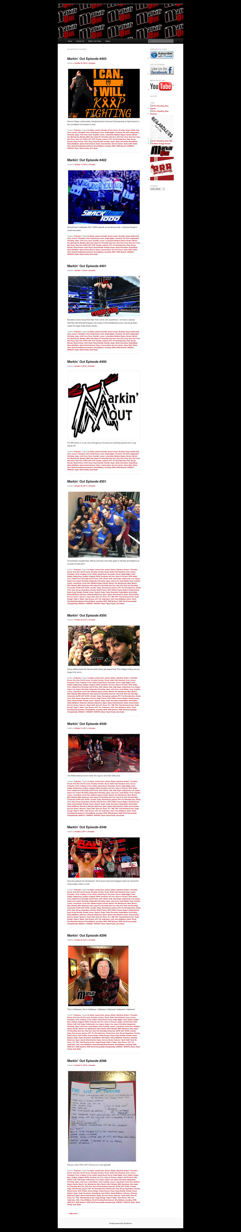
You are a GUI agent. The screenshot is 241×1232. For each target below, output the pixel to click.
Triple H (76, 599)
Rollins (114, 590)
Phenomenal (106, 588)
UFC (96, 599)
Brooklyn (122, 130)
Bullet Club (135, 130)
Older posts (72, 1213)
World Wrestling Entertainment (82, 146)
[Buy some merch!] (162, 108)
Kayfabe (96, 134)
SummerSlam (106, 144)
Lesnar (102, 134)
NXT (89, 139)
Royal (90, 141)
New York (79, 139)
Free (113, 576)
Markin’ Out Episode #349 (86, 723)
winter (129, 599)
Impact (137, 578)
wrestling (107, 146)
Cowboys (83, 574)
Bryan (128, 130)
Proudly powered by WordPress (120, 1223)
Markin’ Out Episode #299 (86, 935)
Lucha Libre (86, 583)
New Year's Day (122, 137)
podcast (105, 139)
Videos (107, 41)
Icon (132, 578)
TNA (116, 597)
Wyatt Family (84, 148)
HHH (127, 132)
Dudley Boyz (77, 576)
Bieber (113, 569)
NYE (93, 139)
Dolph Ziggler (109, 132)
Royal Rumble (98, 141)
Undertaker (106, 599)
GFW (130, 576)
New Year (112, 137)
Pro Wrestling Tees (119, 139)
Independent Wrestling (97, 581)
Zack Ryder (94, 148)
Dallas (94, 574)
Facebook (118, 132)
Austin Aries (99, 569)
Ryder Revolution (122, 141)
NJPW (85, 139)
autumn (98, 130)
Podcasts (77, 130)
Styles (98, 144)
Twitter (135, 144)
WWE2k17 (82, 603)
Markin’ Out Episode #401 (86, 265)
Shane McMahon (73, 144)
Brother (101, 572)
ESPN (98, 576)
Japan (77, 134)
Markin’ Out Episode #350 (86, 615)
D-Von (89, 574)
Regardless (85, 590)
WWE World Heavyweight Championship (101, 1047)
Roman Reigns (122, 590)
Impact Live (71, 581)
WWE (113, 146)
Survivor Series (117, 144)
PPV (110, 139)
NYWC (87, 588)
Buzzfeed (121, 572)
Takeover (82, 597)
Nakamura (85, 585)
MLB (69, 585)
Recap (133, 139)
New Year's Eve (134, 137)
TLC (109, 597)
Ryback (97, 592)
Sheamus (83, 594)
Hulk (110, 578)
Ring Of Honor (79, 141)
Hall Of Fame (93, 578)
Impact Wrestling (82, 581)
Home (70, 41)
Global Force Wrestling (80, 578)
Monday (83, 137)
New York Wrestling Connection (104, 1031)
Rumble (107, 141)
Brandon (92, 63)
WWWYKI (70, 148)
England (92, 576)
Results (70, 141)
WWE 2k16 (71, 1047)
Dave (102, 132)
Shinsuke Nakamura (94, 594)
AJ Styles (90, 130)
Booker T (127, 569)
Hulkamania (126, 578)
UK (100, 599)
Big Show (119, 569)
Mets (129, 583)
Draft (133, 574)
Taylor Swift (128, 144)
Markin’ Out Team (94, 41)
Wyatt (77, 148)
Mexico (134, 583)
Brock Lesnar (113, 130)
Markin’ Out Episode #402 (86, 160)
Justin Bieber (124, 581)
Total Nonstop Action (126, 597)
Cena (69, 132)
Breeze (69, 572)
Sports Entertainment (87, 144)
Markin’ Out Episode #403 (86, 58)
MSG (88, 137)
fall (124, 132)
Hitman (105, 578)
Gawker (120, 1022)
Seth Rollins (133, 592)
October (99, 139)
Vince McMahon (120, 599)
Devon (118, 574)
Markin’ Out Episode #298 (86, 1060)
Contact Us (80, 41)
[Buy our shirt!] (162, 138)
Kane (90, 134)
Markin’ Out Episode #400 (86, 361)
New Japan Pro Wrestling (99, 137)
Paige (99, 588)
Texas (105, 597)
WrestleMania (99, 146)
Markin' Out (113, 583)
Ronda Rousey (134, 590)
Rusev (91, 592)
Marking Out (75, 137)
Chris (88, 132)
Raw (128, 139)
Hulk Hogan (117, 578)
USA (69, 146)
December (111, 574)
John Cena (84, 134)
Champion (81, 132)
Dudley (69, 576)
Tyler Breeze (89, 599)
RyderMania (133, 141)
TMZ (112, 597)
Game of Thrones (121, 576)
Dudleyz (86, 576)
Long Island (109, 134)
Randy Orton (110, 1033)
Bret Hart (76, 572)
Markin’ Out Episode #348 (86, 827)
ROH (86, 141)
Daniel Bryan (95, 132)
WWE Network (121, 146)
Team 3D (99, 597)
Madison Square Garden (123, 134)
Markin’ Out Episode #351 (86, 481)
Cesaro (74, 132)
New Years (71, 139)
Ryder (112, 141)
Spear (105, 594)
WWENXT (130, 146)
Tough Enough (100, 1042)
